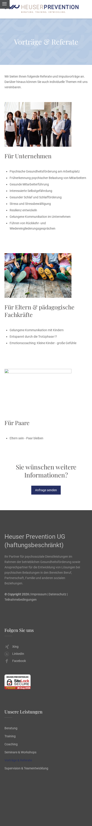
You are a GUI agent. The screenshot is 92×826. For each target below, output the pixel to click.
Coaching (11, 744)
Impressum (39, 594)
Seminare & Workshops (20, 752)
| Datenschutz (56, 594)
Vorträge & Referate (18, 760)
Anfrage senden (46, 490)
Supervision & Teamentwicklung (26, 768)
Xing (15, 646)
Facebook (19, 661)
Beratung (10, 728)
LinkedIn (18, 653)
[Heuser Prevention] (46, 9)
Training (10, 736)
